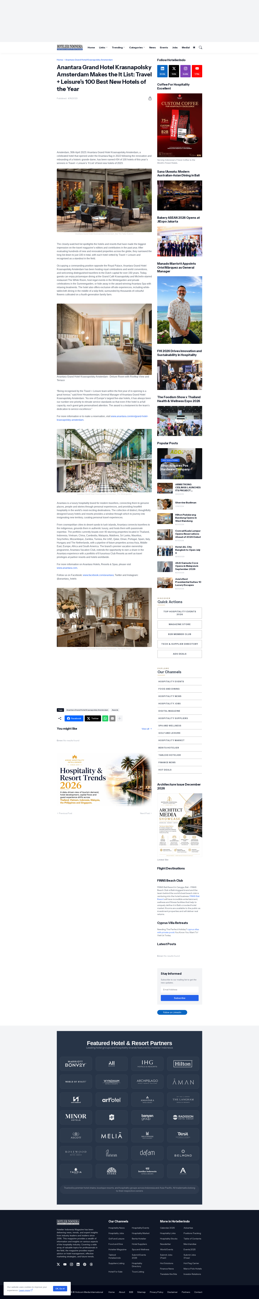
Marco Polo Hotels (193, 1268)
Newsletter (165, 1244)
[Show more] (120, 718)
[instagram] (71, 1264)
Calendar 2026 (167, 1227)
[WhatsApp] (105, 718)
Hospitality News (170, 696)
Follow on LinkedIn (172, 1012)
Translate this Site (168, 1274)
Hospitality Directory (137, 1265)
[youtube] (64, 1264)
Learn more (24, 1290)
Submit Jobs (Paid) (166, 1256)
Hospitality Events (171, 681)
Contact (198, 1292)
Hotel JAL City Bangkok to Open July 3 (187, 549)
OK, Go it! (60, 1288)
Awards (115, 710)
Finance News (167, 762)
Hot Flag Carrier (191, 1263)
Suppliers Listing (116, 1263)
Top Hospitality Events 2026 (179, 613)
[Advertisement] (129, 21)
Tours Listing (138, 1271)
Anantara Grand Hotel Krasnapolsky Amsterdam (89, 59)
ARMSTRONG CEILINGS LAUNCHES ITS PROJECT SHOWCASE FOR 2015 (188, 487)
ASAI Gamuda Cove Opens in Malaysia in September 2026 (186, 566)
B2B (131, 1292)
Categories (136, 47)
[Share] (149, 98)
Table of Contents (192, 1238)
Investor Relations (192, 1274)
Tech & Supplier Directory (179, 644)
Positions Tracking (192, 1233)
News (152, 47)
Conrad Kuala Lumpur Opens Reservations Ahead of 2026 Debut (188, 533)
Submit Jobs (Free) (190, 1256)
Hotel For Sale (115, 1271)
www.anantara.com (67, 568)
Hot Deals (165, 770)
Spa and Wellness (169, 725)
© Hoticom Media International (88, 1292)
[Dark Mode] (193, 47)
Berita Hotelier (168, 747)
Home (91, 47)
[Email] (112, 718)
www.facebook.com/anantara (98, 575)
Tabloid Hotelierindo (115, 1256)
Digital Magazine (169, 711)
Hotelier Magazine (118, 1249)
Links (102, 47)
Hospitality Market (171, 740)
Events (164, 47)
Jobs (175, 47)
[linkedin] (78, 1264)
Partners (186, 1292)
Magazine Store (180, 624)
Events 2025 (190, 1249)
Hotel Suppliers (139, 1244)
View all (145, 728)
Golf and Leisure (169, 733)
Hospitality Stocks (168, 1238)
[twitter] (58, 1264)
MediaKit (187, 47)
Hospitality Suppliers (173, 718)
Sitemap (141, 1292)
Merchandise (190, 1244)
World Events (166, 1249)
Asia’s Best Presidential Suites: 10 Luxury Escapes (188, 582)
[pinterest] (84, 1264)
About (122, 1292)
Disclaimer (172, 1292)
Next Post (145, 813)
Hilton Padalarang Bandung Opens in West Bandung (186, 517)
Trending (117, 47)
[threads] (91, 1264)
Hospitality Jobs (169, 703)
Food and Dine (116, 1244)
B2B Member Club (179, 634)
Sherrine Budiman (185, 502)
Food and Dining (169, 689)
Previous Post (65, 813)
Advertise (188, 1227)
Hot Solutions (166, 1263)
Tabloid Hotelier (169, 755)
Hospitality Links (168, 1233)
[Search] (199, 47)
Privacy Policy (156, 1292)
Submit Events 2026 (139, 1256)
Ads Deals (180, 654)
